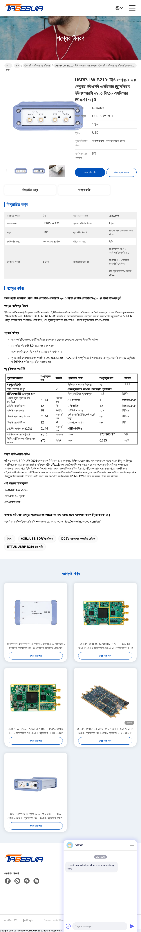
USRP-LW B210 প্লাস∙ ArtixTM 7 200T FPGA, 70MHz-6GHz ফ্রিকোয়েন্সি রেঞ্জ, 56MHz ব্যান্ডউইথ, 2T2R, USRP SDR (35, 816)
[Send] (132, 926)
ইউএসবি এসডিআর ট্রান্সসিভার (37, 65)
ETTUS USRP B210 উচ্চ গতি (25, 546)
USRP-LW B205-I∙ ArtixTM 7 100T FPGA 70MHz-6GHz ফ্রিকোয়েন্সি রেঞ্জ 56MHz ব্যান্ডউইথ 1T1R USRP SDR (36, 731)
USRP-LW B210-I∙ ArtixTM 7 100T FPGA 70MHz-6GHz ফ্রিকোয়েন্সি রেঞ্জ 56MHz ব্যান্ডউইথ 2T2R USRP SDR (105, 731)
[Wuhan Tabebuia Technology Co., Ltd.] (24, 8)
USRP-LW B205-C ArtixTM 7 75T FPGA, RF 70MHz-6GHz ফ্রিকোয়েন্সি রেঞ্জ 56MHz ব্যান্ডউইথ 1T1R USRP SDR (105, 646)
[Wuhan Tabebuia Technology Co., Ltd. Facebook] (7, 881)
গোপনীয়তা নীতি (10, 920)
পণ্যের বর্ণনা (84, 190)
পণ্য (17, 65)
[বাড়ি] (24, 862)
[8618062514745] (17, 881)
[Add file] (68, 926)
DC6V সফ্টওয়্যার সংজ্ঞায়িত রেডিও (78, 538)
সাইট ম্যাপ (28, 920)
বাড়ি (8, 65)
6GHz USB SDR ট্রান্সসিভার (37, 538)
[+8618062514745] (36, 881)
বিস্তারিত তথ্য (30, 190)
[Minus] (132, 845)
